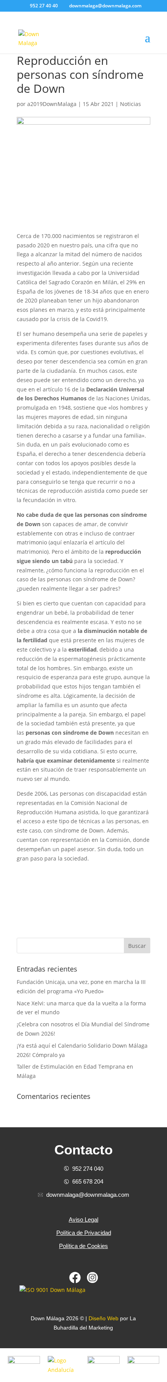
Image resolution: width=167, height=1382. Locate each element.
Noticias (130, 104)
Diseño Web (103, 1318)
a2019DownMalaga (52, 104)
